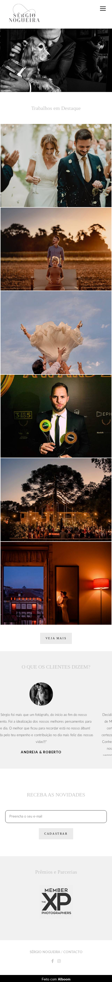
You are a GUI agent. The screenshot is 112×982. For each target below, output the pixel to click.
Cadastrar (55, 879)
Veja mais (56, 638)
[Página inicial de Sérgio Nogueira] (24, 14)
